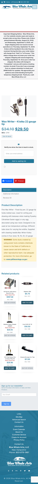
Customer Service (19, 435)
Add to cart (27, 302)
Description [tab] (7, 190)
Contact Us (19, 422)
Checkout (16, 2)
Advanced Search (19, 420)
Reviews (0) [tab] (7, 198)
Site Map (19, 417)
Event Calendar (19, 429)
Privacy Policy (19, 440)
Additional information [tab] (11, 194)
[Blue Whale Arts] (16, 7)
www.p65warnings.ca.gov (16, 259)
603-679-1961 (24, 2)
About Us (19, 432)
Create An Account (19, 437)
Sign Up (6, 404)
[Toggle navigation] (34, 7)
